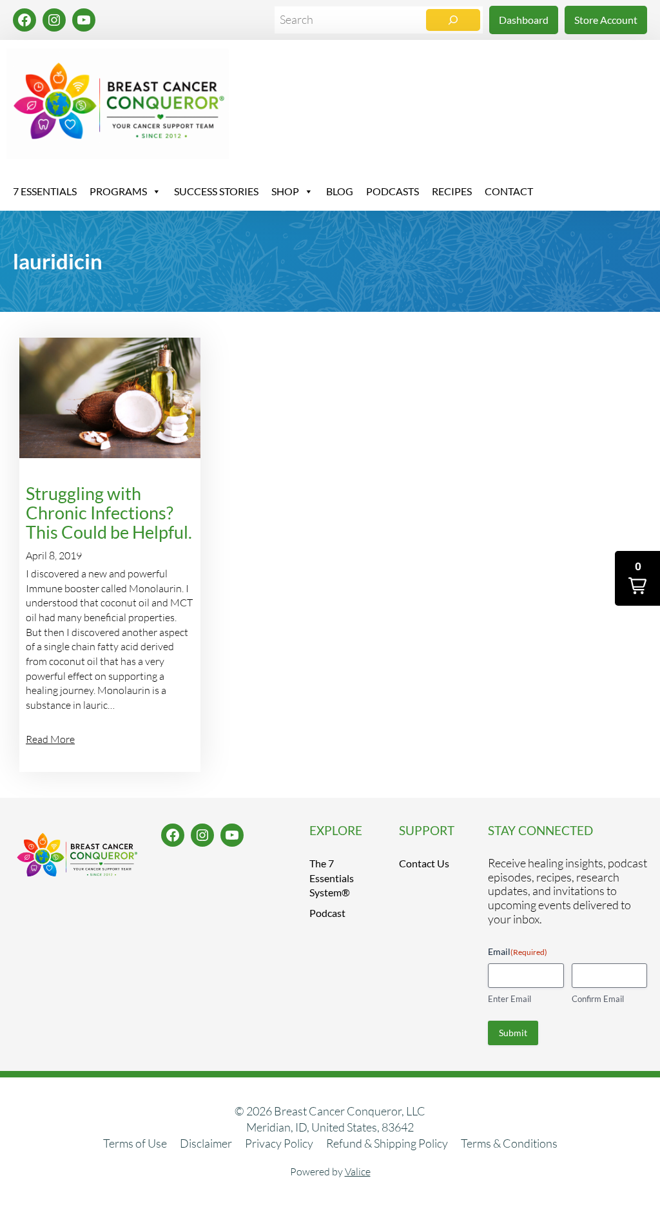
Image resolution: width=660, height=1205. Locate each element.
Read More (50, 739)
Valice (358, 1171)
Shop (285, 191)
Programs (118, 191)
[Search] (453, 20)
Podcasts (392, 191)
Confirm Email (598, 999)
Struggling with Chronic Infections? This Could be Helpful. (109, 513)
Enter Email (509, 999)
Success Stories (216, 191)
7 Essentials (45, 191)
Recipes (452, 191)
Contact (509, 191)
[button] (637, 578)
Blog (339, 191)
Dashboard (523, 20)
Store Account (605, 20)
